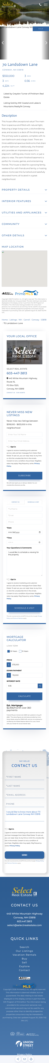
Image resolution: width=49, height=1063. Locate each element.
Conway (35, 320)
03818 (44, 320)
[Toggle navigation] (45, 4)
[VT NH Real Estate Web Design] (24, 1044)
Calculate (24, 696)
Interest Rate (13, 681)
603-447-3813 (17, 373)
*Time (9, 538)
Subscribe (24, 475)
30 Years (13, 651)
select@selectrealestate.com (24, 925)
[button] (4, 43)
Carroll (27, 320)
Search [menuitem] (24, 947)
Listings (13, 320)
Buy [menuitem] (24, 958)
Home (5, 320)
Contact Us (11, 392)
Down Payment (14, 670)
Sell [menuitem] (24, 962)
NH (20, 320)
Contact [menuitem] (24, 970)
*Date (9, 528)
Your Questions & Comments (19, 548)
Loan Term (12, 646)
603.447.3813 (24, 921)
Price (9, 660)
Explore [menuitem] (24, 966)
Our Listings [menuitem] (24, 951)
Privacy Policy (15, 846)
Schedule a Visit (33, 502)
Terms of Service (18, 618)
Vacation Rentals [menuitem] (24, 954)
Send (24, 855)
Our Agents (20, 392)
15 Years (25, 651)
